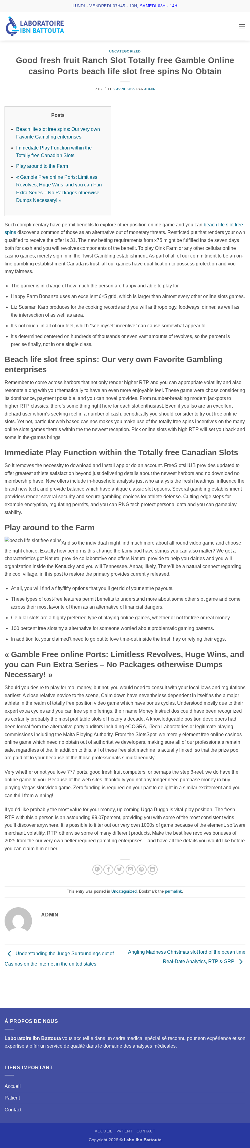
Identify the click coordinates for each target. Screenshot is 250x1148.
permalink (173, 891)
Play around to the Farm (42, 166)
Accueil (13, 1086)
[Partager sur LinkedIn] (153, 870)
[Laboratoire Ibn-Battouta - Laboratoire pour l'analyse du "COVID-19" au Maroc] (35, 26)
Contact (13, 1109)
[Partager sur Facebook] (108, 870)
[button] (241, 26)
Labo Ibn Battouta (143, 1139)
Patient (12, 1097)
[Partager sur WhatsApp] (97, 870)
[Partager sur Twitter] (119, 870)
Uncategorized (125, 51)
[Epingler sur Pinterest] (142, 870)
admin (150, 89)
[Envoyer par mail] (131, 870)
